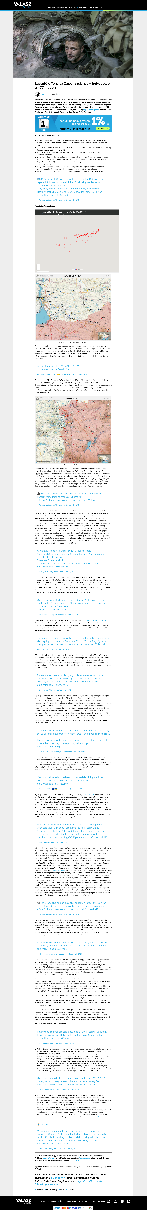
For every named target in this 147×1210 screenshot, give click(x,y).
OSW (43, 94)
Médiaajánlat (71, 1201)
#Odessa (64, 550)
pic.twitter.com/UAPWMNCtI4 (53, 369)
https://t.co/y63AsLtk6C (50, 1084)
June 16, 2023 (73, 200)
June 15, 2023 (72, 615)
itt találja (75, 1160)
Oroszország (50, 1190)
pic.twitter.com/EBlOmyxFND (82, 909)
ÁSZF (62, 1201)
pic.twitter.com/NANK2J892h (53, 1143)
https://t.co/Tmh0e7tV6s (68, 366)
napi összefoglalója (91, 110)
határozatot (89, 795)
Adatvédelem (53, 1201)
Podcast (73, 7)
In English (93, 7)
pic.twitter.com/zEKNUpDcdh (53, 195)
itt (98, 1117)
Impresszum (40, 1201)
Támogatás (62, 7)
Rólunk (51, 7)
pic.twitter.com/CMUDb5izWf (53, 566)
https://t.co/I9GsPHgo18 (50, 746)
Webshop (83, 7)
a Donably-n (58, 1177)
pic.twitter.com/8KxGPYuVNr (79, 1084)
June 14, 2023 (82, 374)
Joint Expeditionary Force (95, 620)
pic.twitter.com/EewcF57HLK (91, 837)
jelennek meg (48, 1158)
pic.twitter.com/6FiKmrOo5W (53, 1038)
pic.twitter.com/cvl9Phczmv (52, 783)
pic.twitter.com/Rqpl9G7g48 (52, 685)
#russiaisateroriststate (60, 563)
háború (39, 1190)
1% (101, 7)
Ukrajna (70, 1190)
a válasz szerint (59, 870)
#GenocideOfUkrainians (85, 563)
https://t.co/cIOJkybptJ (55, 949)
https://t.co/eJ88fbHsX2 (92, 644)
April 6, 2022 (71, 1043)
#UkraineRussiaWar (91, 192)
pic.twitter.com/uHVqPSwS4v (84, 500)
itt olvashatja (84, 1158)
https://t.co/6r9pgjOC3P (61, 837)
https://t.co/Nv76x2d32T (52, 609)
